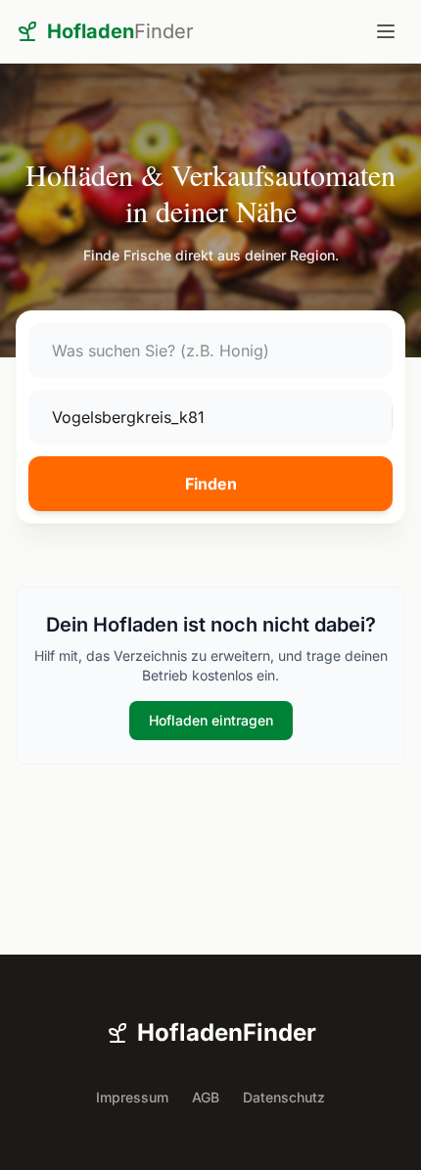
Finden (211, 483)
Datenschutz (284, 1097)
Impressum (132, 1097)
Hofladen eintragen (211, 720)
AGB (205, 1097)
